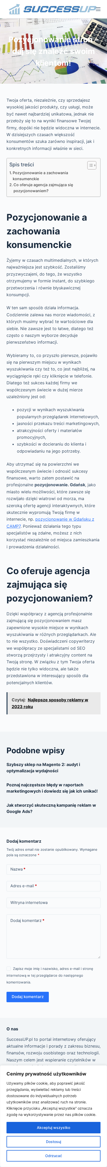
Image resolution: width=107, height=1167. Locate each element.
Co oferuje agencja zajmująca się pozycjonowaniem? (43, 188)
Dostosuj (53, 1141)
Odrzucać (53, 1155)
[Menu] (98, 9)
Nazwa (17, 869)
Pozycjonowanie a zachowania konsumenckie (40, 176)
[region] (53, 1116)
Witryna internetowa (29, 902)
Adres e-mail (23, 885)
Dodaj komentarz (27, 920)
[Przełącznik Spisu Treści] (89, 165)
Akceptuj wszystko (53, 1127)
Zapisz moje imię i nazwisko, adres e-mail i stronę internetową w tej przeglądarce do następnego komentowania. (49, 975)
